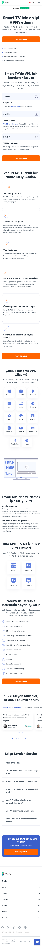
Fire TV (32, 419)
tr (32, 2)
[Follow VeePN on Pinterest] (25, 927)
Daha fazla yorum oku (19, 739)
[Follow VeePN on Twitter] (8, 927)
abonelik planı (15, 106)
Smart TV (21, 432)
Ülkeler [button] (4, 912)
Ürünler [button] (4, 881)
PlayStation (15, 444)
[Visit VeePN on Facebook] (2, 927)
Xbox (27, 444)
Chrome (33, 407)
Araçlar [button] (4, 906)
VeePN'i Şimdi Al (21, 39)
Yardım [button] (4, 893)
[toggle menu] (39, 2)
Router (21, 407)
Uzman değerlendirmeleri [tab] (12, 707)
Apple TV (9, 432)
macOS (21, 395)
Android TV (33, 432)
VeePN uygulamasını (10, 124)
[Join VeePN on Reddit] (19, 927)
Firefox (9, 419)
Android (33, 395)
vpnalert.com (6, 713)
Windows (9, 395)
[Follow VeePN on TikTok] (13, 927)
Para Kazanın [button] (7, 918)
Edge (21, 419)
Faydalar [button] (5, 899)
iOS (9, 407)
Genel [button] (4, 887)
